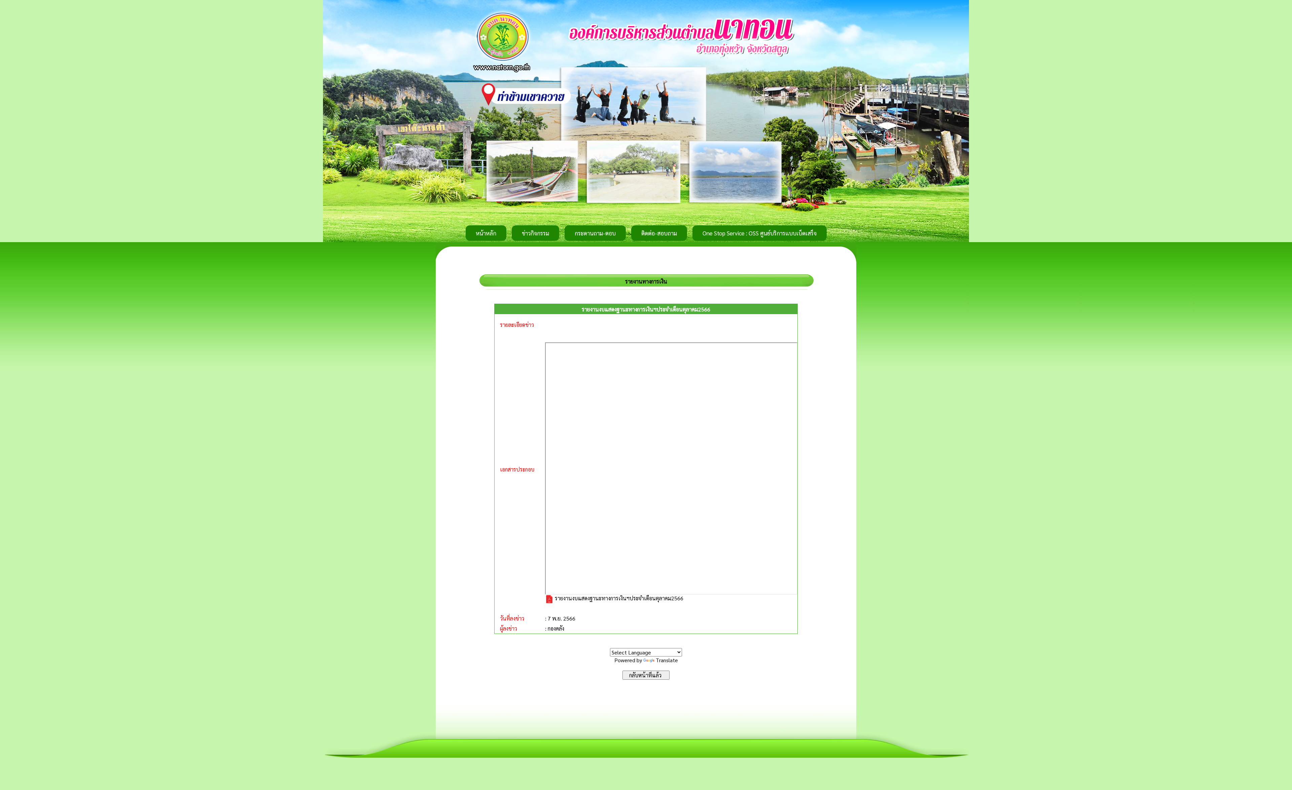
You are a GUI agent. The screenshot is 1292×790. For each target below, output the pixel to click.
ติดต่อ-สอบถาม (659, 233)
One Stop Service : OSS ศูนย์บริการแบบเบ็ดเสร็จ (760, 233)
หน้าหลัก (486, 233)
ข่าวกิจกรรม (535, 233)
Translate (667, 660)
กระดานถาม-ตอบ (595, 233)
